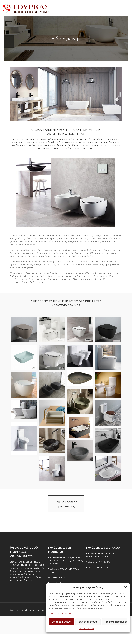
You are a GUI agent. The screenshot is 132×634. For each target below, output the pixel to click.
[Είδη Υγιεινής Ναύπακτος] (26, 8)
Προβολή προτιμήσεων (115, 621)
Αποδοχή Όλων (61, 621)
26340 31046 (66, 569)
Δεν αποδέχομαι (88, 621)
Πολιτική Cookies (86, 628)
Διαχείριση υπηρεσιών (61, 613)
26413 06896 (104, 562)
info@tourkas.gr (63, 583)
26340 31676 (59, 578)
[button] (125, 587)
